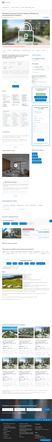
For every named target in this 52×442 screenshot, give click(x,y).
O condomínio (40, 205)
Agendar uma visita (41, 94)
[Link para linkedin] (44, 420)
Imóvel (4, 50)
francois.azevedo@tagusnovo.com (8, 419)
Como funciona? (7, 425)
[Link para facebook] (42, 420)
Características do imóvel (26, 50)
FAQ (20, 435)
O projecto (38, 50)
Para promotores (7, 431)
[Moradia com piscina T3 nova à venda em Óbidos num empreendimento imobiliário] (26, 32)
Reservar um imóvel (37, 162)
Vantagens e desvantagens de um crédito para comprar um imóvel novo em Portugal (25, 430)
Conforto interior (6, 205)
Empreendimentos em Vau (8, 17)
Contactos (23, 7)
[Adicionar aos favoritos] (49, 253)
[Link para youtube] (49, 420)
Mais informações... (35, 72)
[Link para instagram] (46, 420)
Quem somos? (6, 434)
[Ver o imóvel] (15, 353)
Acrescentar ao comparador (41, 97)
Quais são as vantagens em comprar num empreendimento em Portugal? (26, 433)
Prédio (27, 205)
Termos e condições (7, 438)
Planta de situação (37, 159)
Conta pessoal (28, 7)
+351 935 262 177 (38, 111)
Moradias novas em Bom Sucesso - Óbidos (30, 230)
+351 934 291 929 (38, 112)
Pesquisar (47, 409)
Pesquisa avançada (21, 412)
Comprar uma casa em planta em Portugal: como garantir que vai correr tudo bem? (25, 426)
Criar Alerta (21, 436)
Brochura (35, 156)
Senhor (35, 122)
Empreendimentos (5, 7)
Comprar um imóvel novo (15, 7)
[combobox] (34, 130)
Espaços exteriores (20, 205)
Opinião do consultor (16, 50)
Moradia (7, 253)
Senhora (39, 122)
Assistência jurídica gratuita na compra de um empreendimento (10, 427)
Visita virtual (9, 50)
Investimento (41, 118)
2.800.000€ (43, 253)
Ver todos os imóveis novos (43, 237)
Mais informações (38, 144)
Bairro (33, 50)
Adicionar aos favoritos (41, 100)
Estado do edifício (33, 205)
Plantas (35, 153)
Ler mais (15, 82)
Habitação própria (37, 120)
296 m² (12, 253)
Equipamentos (12, 205)
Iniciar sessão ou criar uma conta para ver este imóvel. (14, 46)
